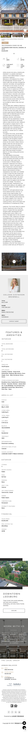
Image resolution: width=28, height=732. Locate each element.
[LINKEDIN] (15, 712)
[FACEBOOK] (8, 712)
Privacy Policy (20, 723)
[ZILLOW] (19, 712)
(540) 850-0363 (8, 673)
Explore (14, 610)
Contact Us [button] (14, 650)
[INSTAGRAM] (12, 712)
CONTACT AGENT (14, 321)
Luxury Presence (18, 716)
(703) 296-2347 (6, 307)
